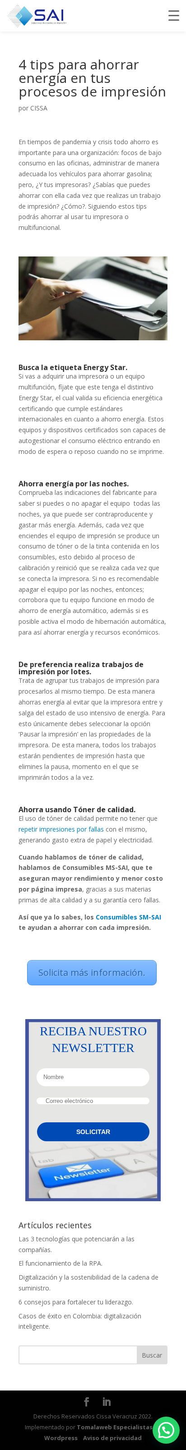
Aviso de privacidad (112, 1438)
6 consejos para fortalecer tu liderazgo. (76, 1302)
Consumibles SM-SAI (128, 917)
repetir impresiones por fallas (61, 829)
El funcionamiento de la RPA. (60, 1263)
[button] (166, 1430)
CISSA (38, 108)
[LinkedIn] (106, 1402)
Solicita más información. (91, 972)
